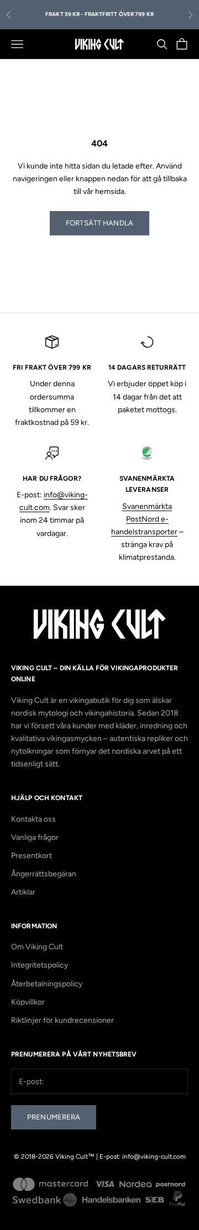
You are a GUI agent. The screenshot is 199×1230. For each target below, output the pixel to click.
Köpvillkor (28, 1002)
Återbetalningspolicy (46, 984)
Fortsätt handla (99, 223)
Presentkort (31, 855)
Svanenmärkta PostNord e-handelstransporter (144, 519)
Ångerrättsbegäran (43, 874)
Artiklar (23, 892)
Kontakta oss (33, 819)
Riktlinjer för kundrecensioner (62, 1020)
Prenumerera (53, 1117)
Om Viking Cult (37, 947)
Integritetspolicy (39, 965)
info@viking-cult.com (154, 1156)
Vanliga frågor (35, 837)
